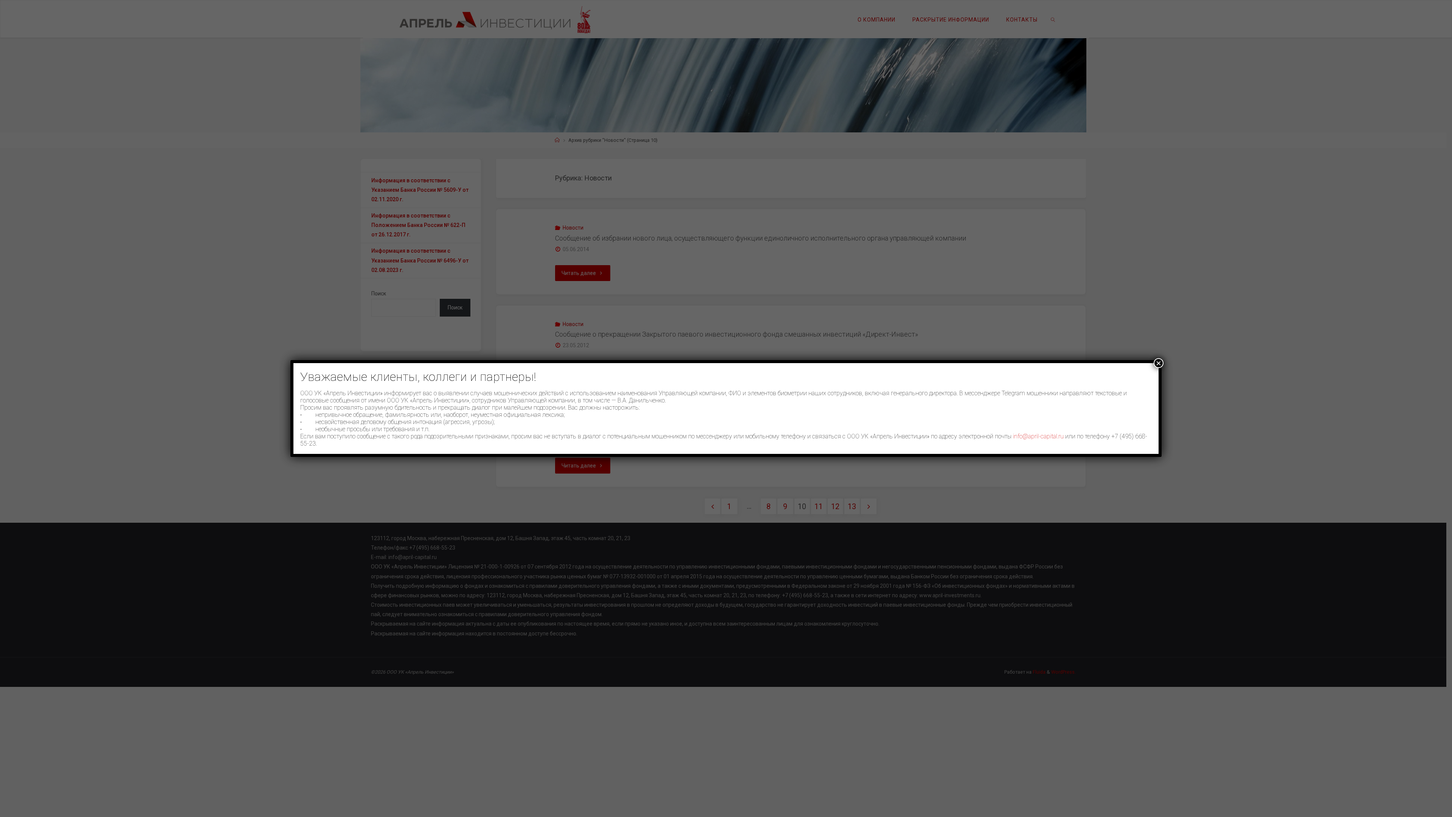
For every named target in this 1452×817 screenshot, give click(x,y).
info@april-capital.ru (1038, 436)
